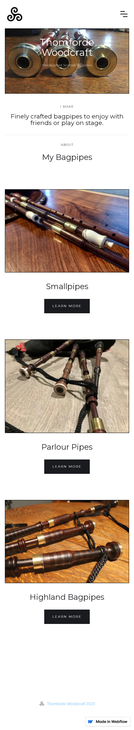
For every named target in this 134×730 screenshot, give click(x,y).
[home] (61, 14)
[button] (123, 14)
